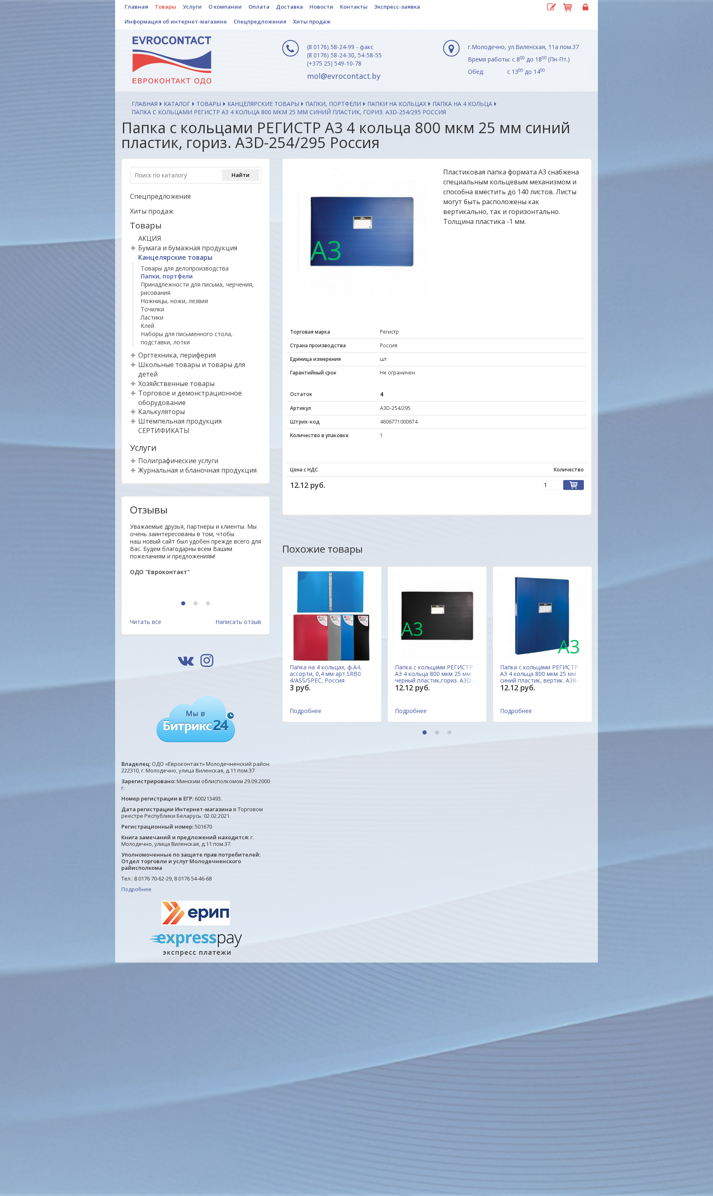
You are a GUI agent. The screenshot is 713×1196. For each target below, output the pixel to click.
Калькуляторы (161, 411)
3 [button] (209, 604)
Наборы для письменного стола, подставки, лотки (187, 338)
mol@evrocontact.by (343, 76)
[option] (195, 558)
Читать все (145, 622)
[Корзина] (567, 6)
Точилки (152, 309)
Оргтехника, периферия (177, 355)
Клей (147, 326)
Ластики (152, 317)
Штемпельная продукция (180, 421)
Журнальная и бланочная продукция (197, 470)
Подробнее (136, 889)
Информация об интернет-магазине (176, 21)
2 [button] (197, 604)
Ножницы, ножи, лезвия (174, 301)
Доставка (289, 6)
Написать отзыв (238, 622)
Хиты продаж (312, 21)
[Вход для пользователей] (584, 7)
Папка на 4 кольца (462, 104)
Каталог (177, 104)
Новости (321, 6)
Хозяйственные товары (176, 383)
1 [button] (184, 604)
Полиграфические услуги (178, 460)
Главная (136, 6)
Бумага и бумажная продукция (187, 247)
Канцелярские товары (263, 104)
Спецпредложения (260, 21)
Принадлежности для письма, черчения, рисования (197, 288)
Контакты (354, 6)
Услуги (192, 6)
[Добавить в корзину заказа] (573, 485)
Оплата (258, 6)
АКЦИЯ (149, 238)
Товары (165, 6)
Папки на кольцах (396, 104)
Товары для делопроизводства (185, 268)
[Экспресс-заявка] (551, 7)
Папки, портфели (333, 104)
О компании (225, 6)
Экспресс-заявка (397, 6)
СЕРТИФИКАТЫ (163, 430)
